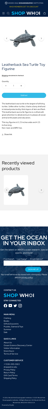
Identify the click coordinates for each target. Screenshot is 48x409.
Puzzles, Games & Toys (13, 326)
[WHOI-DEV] (19, 295)
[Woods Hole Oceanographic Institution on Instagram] (20, 305)
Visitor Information (12, 348)
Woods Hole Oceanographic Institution (20, 397)
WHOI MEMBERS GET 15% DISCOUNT (24, 7)
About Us (8, 342)
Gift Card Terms (10, 375)
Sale (5, 332)
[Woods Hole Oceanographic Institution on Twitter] (15, 305)
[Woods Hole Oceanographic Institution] (24, 13)
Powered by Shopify (8, 405)
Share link (8, 134)
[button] (8, 13)
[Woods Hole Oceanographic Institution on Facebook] (5, 305)
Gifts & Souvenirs (11, 324)
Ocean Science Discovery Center (18, 345)
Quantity (5, 81)
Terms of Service (11, 354)
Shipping (5, 75)
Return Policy (9, 372)
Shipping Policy (10, 378)
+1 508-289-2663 (12, 364)
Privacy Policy (9, 370)
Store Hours (9, 351)
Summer (7, 329)
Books (6, 321)
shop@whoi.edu (10, 367)
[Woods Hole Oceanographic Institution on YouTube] (10, 305)
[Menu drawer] (3, 13)
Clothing (7, 318)
